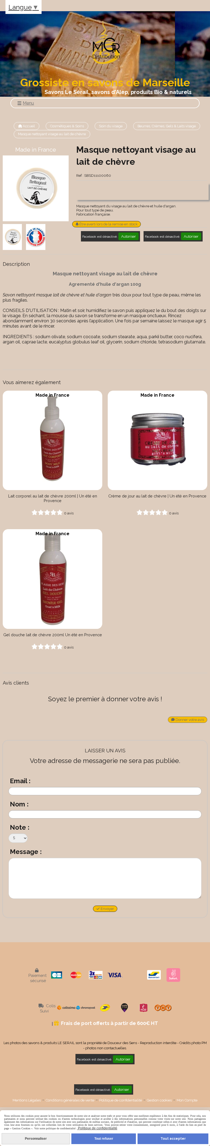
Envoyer (107, 909)
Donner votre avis (189, 720)
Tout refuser (103, 1139)
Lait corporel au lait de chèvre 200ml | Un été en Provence (52, 498)
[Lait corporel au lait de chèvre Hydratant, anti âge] (52, 440)
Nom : (19, 804)
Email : (20, 781)
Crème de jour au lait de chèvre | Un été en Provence (157, 496)
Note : (20, 827)
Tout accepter (173, 1139)
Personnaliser (36, 1139)
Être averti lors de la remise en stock (108, 224)
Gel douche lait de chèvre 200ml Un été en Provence (52, 634)
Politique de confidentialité (120, 1100)
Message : (26, 852)
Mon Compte (187, 1100)
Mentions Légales (27, 1100)
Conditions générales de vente (70, 1100)
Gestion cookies (159, 1100)
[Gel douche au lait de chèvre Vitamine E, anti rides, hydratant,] (52, 579)
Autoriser (128, 236)
